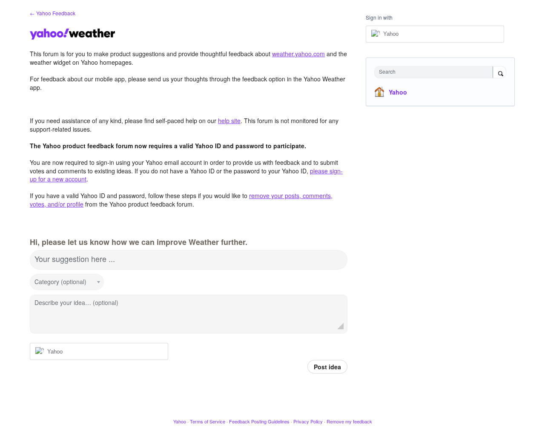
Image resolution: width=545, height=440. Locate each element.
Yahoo (398, 92)
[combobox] (436, 72)
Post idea (327, 366)
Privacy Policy (308, 421)
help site (229, 120)
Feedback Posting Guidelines (259, 421)
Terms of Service (207, 421)
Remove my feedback (349, 421)
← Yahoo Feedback (52, 13)
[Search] (499, 73)
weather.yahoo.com (298, 53)
